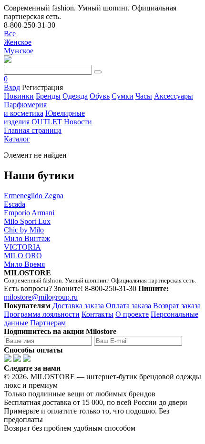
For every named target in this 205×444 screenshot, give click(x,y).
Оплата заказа (128, 306)
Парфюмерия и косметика (25, 109)
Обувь (100, 96)
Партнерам (48, 323)
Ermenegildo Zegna (33, 196)
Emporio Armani (29, 213)
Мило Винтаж (27, 238)
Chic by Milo (24, 230)
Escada (14, 204)
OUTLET (46, 122)
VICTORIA (22, 247)
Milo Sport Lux (27, 221)
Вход (12, 87)
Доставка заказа (78, 306)
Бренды (48, 96)
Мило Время (24, 264)
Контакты (97, 314)
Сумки (122, 96)
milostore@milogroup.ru (41, 297)
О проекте (132, 314)
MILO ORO (23, 256)
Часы (143, 96)
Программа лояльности (42, 314)
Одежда (75, 96)
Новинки (19, 96)
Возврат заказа (177, 306)
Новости (78, 122)
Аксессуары (173, 96)
